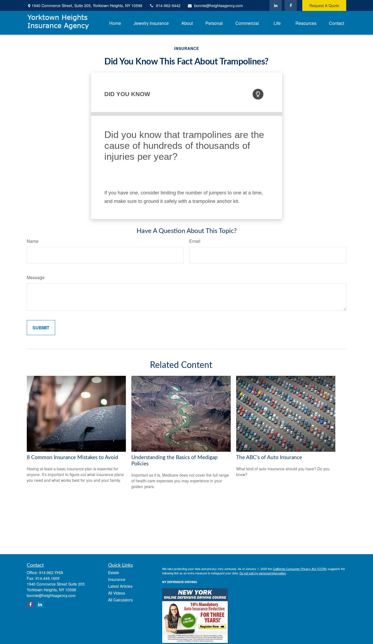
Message (36, 277)
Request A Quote (324, 5)
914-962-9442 (168, 5)
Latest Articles (120, 586)
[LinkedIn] (276, 5)
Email (194, 241)
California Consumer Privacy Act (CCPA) (300, 568)
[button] (115, 22)
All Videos (116, 593)
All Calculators (120, 599)
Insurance (116, 579)
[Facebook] (291, 5)
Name (33, 241)
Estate (113, 572)
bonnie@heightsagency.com (218, 5)
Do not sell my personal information (262, 573)
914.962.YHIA (51, 572)
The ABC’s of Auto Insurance (269, 457)
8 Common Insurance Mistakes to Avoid (72, 457)
